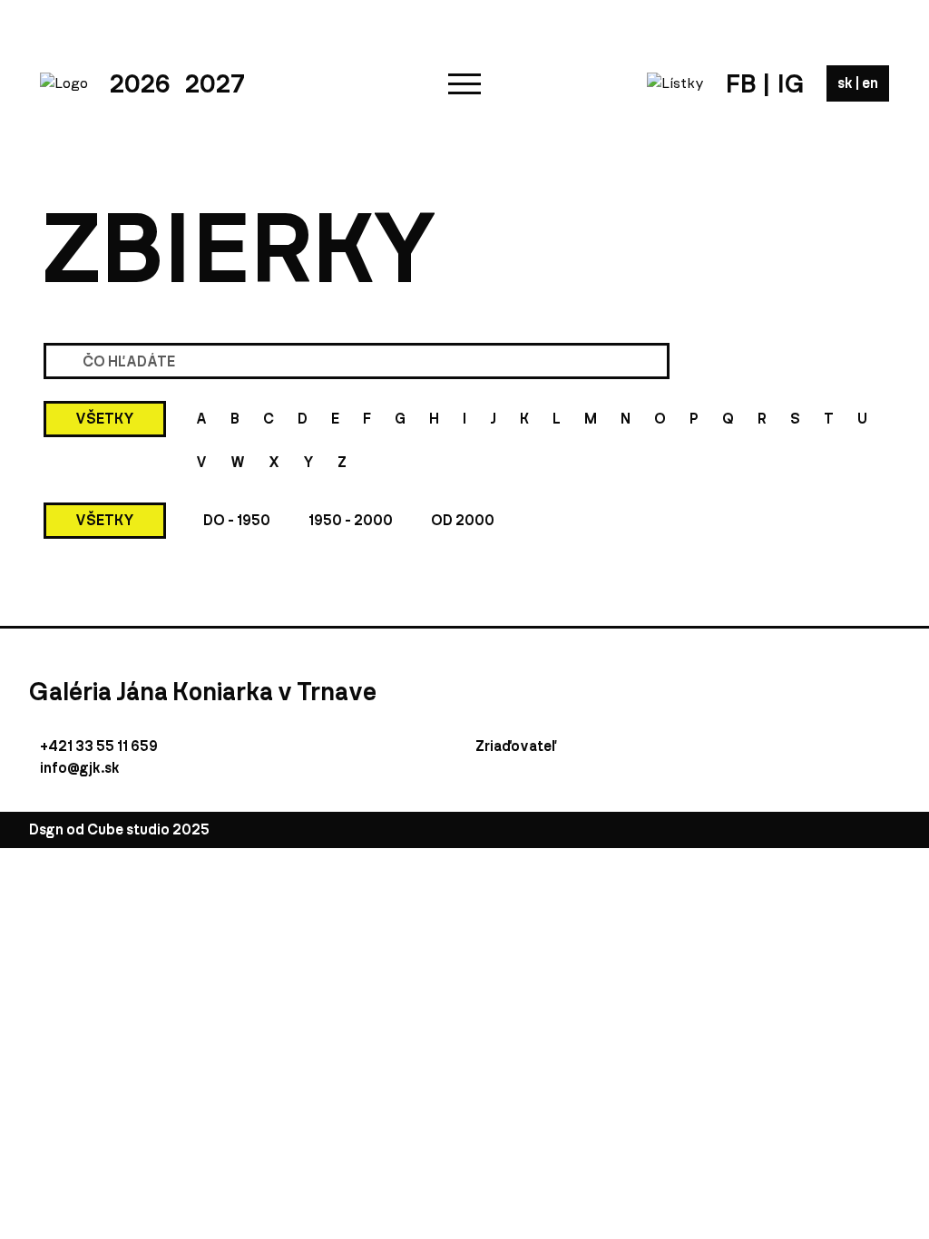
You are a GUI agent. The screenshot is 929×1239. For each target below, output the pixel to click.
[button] (464, 83)
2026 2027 (177, 83)
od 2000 (462, 520)
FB (741, 83)
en (870, 83)
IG (791, 83)
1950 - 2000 (350, 520)
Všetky (104, 418)
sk (846, 83)
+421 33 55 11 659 (99, 746)
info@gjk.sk (80, 767)
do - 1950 (236, 520)
